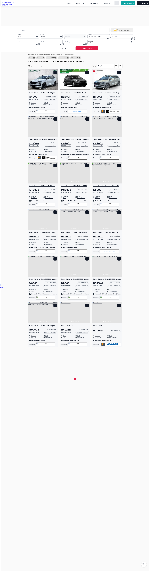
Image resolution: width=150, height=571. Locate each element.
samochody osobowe (38, 54)
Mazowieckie (54, 54)
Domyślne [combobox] (100, 66)
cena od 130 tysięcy (61, 54)
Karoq (48, 54)
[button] (28, 36)
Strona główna (31, 54)
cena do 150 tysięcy (70, 54)
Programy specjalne (123, 30)
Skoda (45, 54)
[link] (51, 96)
